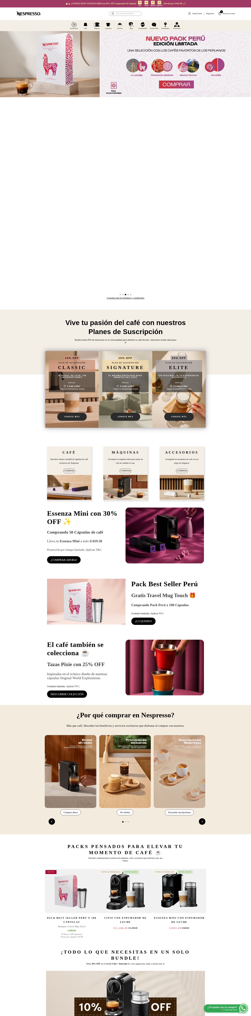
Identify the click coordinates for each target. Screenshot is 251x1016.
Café (85, 28)
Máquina (96, 28)
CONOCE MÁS (72, 417)
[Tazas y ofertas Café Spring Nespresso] (69, 487)
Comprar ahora (70, 812)
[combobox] (125, 14)
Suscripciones (74, 28)
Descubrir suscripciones (179, 812)
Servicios (119, 28)
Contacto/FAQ (154, 28)
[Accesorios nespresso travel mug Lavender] (182, 487)
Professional (176, 28)
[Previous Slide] (52, 821)
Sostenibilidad (142, 28)
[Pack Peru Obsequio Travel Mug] (86, 602)
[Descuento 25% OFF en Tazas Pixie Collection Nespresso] (165, 669)
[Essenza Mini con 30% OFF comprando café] (165, 536)
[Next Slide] (202, 821)
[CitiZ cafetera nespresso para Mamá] (125, 487)
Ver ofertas (125, 812)
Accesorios (108, 28)
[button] (120, 294)
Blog (131, 28)
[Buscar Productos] (138, 14)
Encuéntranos (165, 28)
